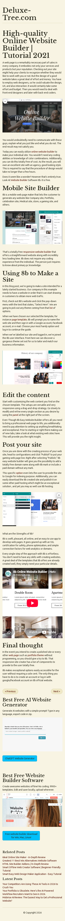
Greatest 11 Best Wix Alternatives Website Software (29, 860)
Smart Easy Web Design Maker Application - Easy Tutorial (32, 874)
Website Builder (19, 180)
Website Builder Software (23, 778)
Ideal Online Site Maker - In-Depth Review (24, 857)
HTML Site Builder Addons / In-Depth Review (25, 864)
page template (19, 319)
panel (15, 415)
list (51, 308)
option (19, 473)
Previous (10, 691)
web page (14, 655)
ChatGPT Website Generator (19, 758)
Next (57, 691)
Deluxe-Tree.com (19, 14)
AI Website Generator (26, 702)
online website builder (42, 151)
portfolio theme (36, 655)
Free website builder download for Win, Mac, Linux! (21, 836)
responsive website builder (37, 252)
